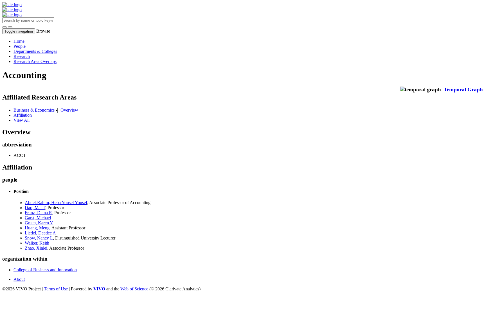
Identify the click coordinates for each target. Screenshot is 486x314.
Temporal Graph (463, 89)
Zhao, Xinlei (36, 248)
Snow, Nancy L (39, 238)
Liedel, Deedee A (40, 233)
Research (22, 56)
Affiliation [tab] (23, 115)
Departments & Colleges (35, 51)
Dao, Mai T (35, 207)
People (20, 46)
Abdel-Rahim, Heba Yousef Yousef (56, 202)
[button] (4, 27)
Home (19, 41)
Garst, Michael (38, 217)
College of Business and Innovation (45, 269)
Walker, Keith (37, 243)
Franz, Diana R (38, 212)
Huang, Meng (37, 227)
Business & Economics (34, 110)
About (19, 279)
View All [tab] (22, 120)
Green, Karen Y (39, 222)
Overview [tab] (69, 110)
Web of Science (134, 288)
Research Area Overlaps (35, 61)
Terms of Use (56, 288)
